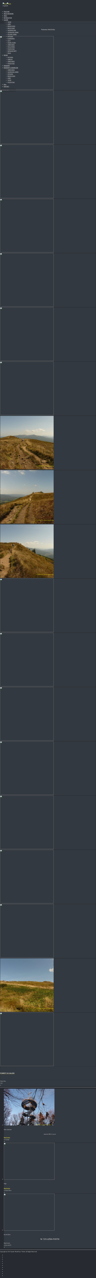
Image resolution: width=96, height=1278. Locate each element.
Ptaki (5, 1183)
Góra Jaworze (7, 1129)
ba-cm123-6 (7, 1234)
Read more (7, 1137)
